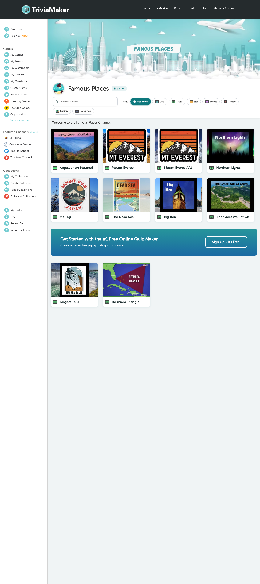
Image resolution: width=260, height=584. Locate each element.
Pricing (178, 8)
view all (34, 132)
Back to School (19, 150)
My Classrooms (19, 67)
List (196, 101)
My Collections (19, 176)
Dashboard (16, 29)
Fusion (64, 111)
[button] (86, 158)
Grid (162, 101)
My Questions (18, 81)
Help (192, 8)
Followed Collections (23, 196)
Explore (19, 35)
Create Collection (21, 183)
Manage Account (225, 8)
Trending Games (20, 101)
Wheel (213, 101)
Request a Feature (21, 230)
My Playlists (17, 74)
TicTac (232, 101)
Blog (204, 8)
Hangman (85, 111)
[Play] (93, 158)
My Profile (16, 210)
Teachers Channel (21, 157)
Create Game (18, 87)
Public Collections (21, 189)
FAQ (12, 216)
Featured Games (20, 107)
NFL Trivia (15, 137)
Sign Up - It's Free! (226, 242)
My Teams (16, 61)
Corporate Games (20, 144)
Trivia (179, 101)
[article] (74, 151)
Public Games (18, 94)
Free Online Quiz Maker (133, 238)
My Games (16, 54)
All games (142, 101)
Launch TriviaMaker (155, 8)
